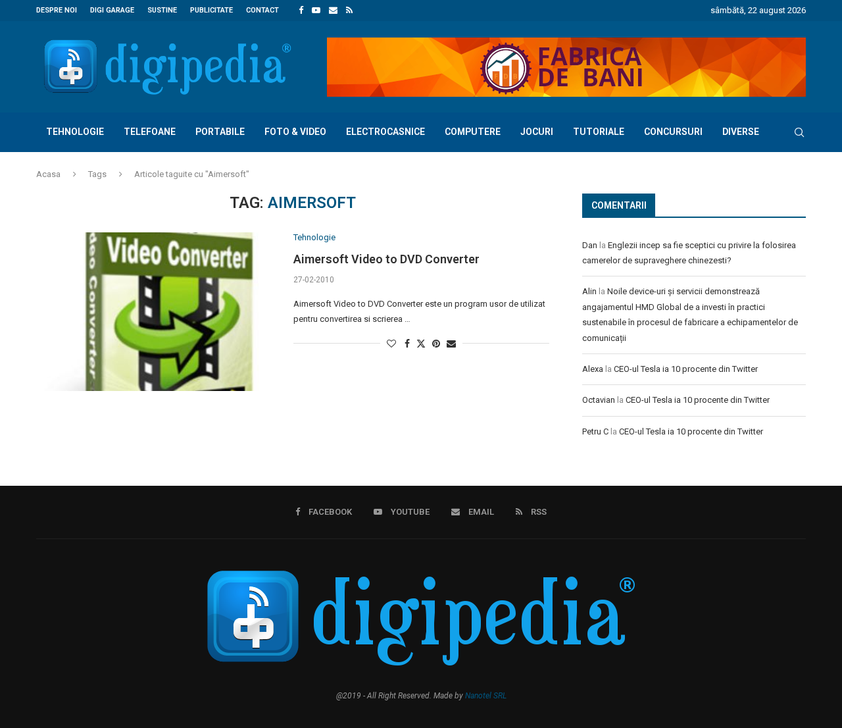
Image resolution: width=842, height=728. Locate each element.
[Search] (799, 132)
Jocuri (536, 131)
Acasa (48, 174)
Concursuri (673, 131)
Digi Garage (112, 10)
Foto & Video (295, 131)
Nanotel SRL (486, 695)
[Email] (333, 10)
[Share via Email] (451, 343)
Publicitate (211, 10)
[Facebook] (301, 10)
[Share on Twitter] (421, 343)
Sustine (162, 10)
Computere (473, 131)
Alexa (592, 369)
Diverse (740, 131)
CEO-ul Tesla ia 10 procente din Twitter (686, 369)
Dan (589, 245)
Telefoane (150, 131)
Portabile (220, 131)
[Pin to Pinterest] (436, 343)
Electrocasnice (385, 131)
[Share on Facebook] (407, 343)
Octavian (598, 400)
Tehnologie (75, 131)
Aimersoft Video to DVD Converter (386, 259)
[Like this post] (391, 343)
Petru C (595, 431)
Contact (262, 10)
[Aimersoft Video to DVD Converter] (155, 311)
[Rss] (349, 10)
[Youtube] (316, 10)
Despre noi (56, 10)
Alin (589, 291)
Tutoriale (598, 131)
